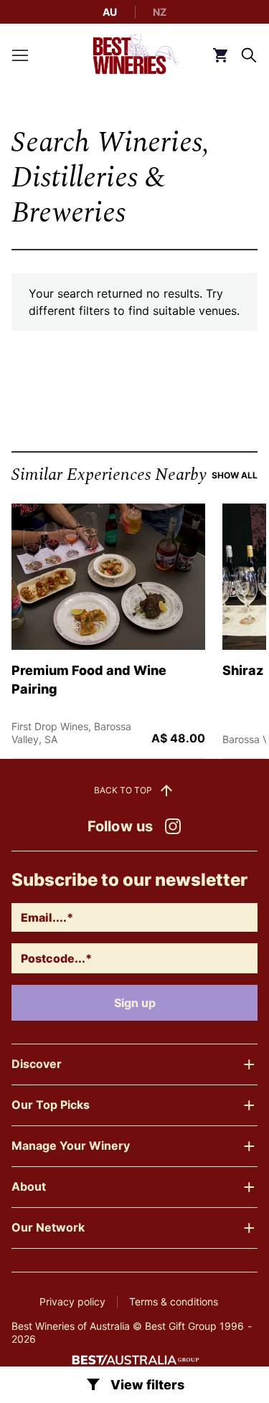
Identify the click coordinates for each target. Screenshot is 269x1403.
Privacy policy (72, 1301)
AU (110, 12)
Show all (235, 475)
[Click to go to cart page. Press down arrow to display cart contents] (220, 55)
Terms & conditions (173, 1301)
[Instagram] (172, 826)
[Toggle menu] (20, 55)
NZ (159, 12)
